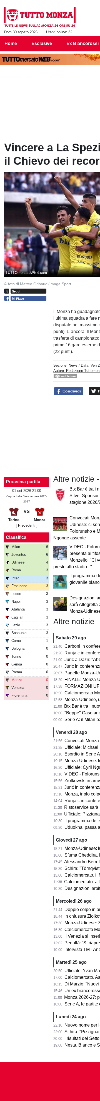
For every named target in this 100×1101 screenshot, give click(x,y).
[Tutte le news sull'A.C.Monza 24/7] (40, 16)
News (73, 365)
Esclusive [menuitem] (41, 43)
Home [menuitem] (10, 43)
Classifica (16, 537)
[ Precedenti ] (27, 525)
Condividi (71, 391)
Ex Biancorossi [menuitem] (82, 43)
